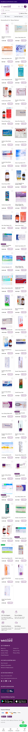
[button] (26, 1)
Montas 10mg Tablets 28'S (7, 288)
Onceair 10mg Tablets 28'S (6, 392)
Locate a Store (4, 653)
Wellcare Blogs (4, 650)
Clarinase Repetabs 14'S (7, 267)
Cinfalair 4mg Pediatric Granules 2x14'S (6, 246)
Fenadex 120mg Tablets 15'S (20, 101)
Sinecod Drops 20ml (6, 121)
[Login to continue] (12, 24)
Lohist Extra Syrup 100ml (7, 538)
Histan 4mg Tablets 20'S (7, 58)
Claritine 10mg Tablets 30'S (6, 142)
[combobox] (14, 10)
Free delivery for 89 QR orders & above (9, 1)
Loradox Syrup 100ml (6, 100)
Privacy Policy (16, 653)
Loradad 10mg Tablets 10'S (6, 163)
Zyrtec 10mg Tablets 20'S (20, 37)
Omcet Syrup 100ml (6, 183)
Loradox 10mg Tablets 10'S (6, 579)
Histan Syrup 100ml (19, 225)
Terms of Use (16, 650)
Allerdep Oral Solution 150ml (6, 37)
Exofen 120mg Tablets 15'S (6, 476)
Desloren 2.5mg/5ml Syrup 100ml (6, 518)
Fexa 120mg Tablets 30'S (7, 413)
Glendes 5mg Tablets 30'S (20, 517)
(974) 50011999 (8, 675)
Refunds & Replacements (7, 667)
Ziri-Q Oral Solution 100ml (19, 309)
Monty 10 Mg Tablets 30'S (20, 141)
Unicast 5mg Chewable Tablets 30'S (20, 476)
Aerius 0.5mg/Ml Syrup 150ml (6, 350)
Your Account (4, 663)
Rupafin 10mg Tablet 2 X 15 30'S (7, 435)
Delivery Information (6, 665)
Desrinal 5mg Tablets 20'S (20, 350)
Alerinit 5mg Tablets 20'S (20, 246)
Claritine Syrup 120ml (6, 204)
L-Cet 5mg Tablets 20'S (6, 455)
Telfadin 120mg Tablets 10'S (20, 59)
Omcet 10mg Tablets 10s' (7, 309)
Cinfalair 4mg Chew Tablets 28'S (6, 497)
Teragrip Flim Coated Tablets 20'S (19, 288)
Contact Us (16, 648)
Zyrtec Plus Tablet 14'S (20, 121)
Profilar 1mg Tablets (19, 578)
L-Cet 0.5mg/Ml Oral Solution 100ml (19, 184)
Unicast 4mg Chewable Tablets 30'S (20, 413)
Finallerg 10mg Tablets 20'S (6, 371)
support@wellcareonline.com (10, 678)
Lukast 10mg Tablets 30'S (7, 329)
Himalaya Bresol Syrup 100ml (20, 80)
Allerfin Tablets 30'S (19, 558)
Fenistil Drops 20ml (19, 392)
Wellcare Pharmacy (14, 720)
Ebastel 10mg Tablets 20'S (20, 371)
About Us (3, 648)
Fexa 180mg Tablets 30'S (20, 496)
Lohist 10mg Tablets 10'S (7, 79)
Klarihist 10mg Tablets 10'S (19, 435)
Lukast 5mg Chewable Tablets (6, 600)
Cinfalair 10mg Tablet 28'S (20, 538)
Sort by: (16, 16)
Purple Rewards (5, 655)
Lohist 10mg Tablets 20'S (20, 329)
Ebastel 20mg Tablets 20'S (20, 455)
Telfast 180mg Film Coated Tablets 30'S (19, 267)
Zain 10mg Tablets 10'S (6, 225)
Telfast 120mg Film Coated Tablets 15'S (19, 205)
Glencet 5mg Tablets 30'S (7, 558)
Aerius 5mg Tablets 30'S (20, 162)
